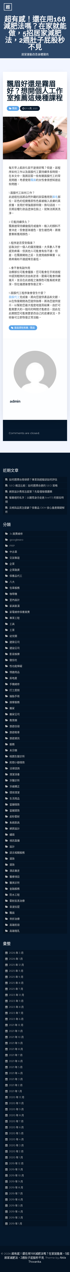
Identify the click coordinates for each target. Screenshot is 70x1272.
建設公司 (15, 647)
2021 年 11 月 (16, 1030)
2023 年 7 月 (16, 1012)
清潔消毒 (15, 774)
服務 (12, 744)
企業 (12, 563)
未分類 (13, 750)
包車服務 (15, 587)
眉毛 (55, 197)
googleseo (16, 539)
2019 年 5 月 (16, 1205)
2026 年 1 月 (16, 958)
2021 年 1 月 (15, 1091)
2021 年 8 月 (16, 1049)
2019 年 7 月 (16, 1193)
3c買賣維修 (16, 533)
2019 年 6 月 (16, 1199)
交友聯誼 (15, 557)
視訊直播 (15, 840)
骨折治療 (15, 918)
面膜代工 (14, 297)
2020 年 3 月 (16, 1145)
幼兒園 (13, 635)
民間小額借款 (17, 762)
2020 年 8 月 (16, 1115)
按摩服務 (15, 702)
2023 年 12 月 (16, 994)
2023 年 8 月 (16, 1006)
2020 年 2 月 (16, 1151)
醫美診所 (15, 882)
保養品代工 (16, 575)
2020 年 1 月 (16, 1157)
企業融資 (15, 569)
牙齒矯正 (15, 786)
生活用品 (15, 798)
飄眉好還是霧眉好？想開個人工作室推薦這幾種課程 (35, 91)
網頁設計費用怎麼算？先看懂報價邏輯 (30, 491)
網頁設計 (15, 828)
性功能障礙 (16, 666)
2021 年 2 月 (16, 1085)
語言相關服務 (17, 852)
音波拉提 (15, 906)
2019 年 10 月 (16, 1175)
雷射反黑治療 (17, 900)
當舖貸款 (15, 810)
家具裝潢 (15, 605)
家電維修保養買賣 (20, 611)
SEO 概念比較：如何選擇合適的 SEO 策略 (33, 485)
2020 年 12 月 (16, 1097)
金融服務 (15, 888)
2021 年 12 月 (16, 1024)
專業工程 (15, 617)
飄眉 (14, 108)
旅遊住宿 (15, 726)
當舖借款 (15, 804)
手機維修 (15, 684)
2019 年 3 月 (16, 1217)
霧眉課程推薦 (21, 327)
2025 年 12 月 (16, 964)
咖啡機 (13, 593)
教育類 (13, 720)
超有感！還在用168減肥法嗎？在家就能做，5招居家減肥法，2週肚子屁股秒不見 (35, 33)
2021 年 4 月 (16, 1073)
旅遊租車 (15, 732)
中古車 (13, 551)
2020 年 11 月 (16, 1103)
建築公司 (15, 641)
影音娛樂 (15, 654)
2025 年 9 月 (16, 976)
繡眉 (12, 834)
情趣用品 (15, 672)
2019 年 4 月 (16, 1211)
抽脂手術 (15, 696)
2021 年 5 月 (16, 1067)
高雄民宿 (15, 924)
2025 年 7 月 (16, 988)
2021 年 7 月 (16, 1055)
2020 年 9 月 (16, 1109)
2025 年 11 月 (16, 970)
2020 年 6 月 (16, 1127)
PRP (12, 545)
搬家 (12, 708)
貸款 (12, 858)
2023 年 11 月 (16, 1000)
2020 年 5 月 (16, 1133)
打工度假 (15, 690)
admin (15, 401)
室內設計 (15, 599)
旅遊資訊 (15, 738)
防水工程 (15, 894)
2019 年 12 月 (16, 1163)
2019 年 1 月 (15, 1223)
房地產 (13, 678)
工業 (12, 629)
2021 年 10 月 (16, 1036)
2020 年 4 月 (16, 1139)
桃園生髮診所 (17, 756)
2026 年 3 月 (16, 952)
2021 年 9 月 (16, 1043)
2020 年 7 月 (16, 1121)
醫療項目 (15, 876)
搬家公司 (15, 714)
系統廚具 (15, 822)
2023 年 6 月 (16, 1018)
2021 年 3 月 (16, 1079)
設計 (12, 846)
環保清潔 (15, 792)
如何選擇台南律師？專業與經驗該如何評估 (33, 479)
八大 (12, 581)
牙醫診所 (15, 780)
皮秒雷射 (15, 816)
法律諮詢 (15, 768)
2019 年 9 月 (16, 1181)
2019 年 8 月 (16, 1187)
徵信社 (13, 660)
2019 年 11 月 (16, 1169)
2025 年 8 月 (16, 982)
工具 (12, 623)
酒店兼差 (15, 870)
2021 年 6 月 (16, 1061)
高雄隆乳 (15, 930)
